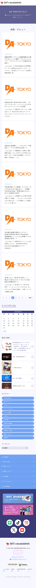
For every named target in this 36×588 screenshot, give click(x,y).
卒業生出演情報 (8, 423)
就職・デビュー (8, 434)
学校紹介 (6, 457)
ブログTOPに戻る (9, 305)
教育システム (7, 466)
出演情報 (6, 419)
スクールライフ (8, 481)
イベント (6, 405)
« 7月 (4, 331)
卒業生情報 (7, 427)
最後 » (31, 297)
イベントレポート (8, 409)
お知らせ (6, 416)
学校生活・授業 (8, 430)
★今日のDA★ (7, 398)
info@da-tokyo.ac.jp (18, 559)
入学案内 (6, 476)
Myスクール (7, 401)
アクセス (17, 552)
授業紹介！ (7, 437)
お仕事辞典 (7, 486)
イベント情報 (7, 412)
